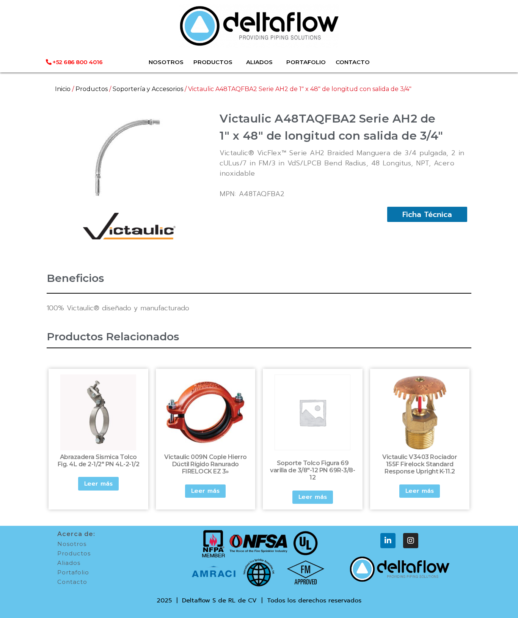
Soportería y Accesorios (148, 89)
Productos (91, 89)
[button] (427, 214)
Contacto (72, 581)
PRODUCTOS (212, 62)
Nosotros (71, 543)
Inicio (63, 89)
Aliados (68, 562)
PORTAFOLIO (306, 62)
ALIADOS (259, 62)
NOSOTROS (166, 62)
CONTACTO (353, 62)
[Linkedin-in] (388, 540)
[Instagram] (410, 540)
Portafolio (73, 572)
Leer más (98, 483)
